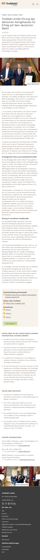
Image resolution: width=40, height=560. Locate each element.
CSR (3, 511)
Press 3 (8, 317)
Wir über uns (7, 507)
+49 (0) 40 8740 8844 (10, 496)
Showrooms (5, 539)
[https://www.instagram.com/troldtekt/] (3, 503)
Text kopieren (10, 323)
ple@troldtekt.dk (24, 451)
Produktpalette (6, 547)
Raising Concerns (7, 532)
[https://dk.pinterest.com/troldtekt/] (9, 503)
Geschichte (5, 516)
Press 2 (8, 313)
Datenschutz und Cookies (9, 530)
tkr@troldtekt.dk (24, 445)
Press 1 (8, 310)
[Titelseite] (9, 4)
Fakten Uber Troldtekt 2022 (15, 303)
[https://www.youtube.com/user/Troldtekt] (12, 503)
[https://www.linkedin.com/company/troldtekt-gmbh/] (14, 503)
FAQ (3, 552)
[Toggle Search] (33, 4)
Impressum (5, 522)
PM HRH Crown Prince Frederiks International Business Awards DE (20, 296)
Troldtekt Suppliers (7, 527)
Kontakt (5, 536)
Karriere (4, 513)
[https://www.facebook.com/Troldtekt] (6, 503)
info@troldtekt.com (7, 500)
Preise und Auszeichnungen (10, 519)
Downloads (5, 549)
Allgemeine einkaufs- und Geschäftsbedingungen (16, 524)
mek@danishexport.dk (27, 460)
